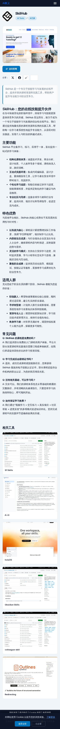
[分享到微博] (26, 77)
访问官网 (13, 69)
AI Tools (20, 18)
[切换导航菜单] (55, 3)
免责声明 (47, 712)
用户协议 (23, 712)
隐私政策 (13, 712)
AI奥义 (6, 3)
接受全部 (22, 723)
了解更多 (50, 717)
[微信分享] (34, 77)
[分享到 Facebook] (19, 77)
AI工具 (32, 18)
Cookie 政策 (35, 712)
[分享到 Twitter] (13, 77)
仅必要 (39, 723)
